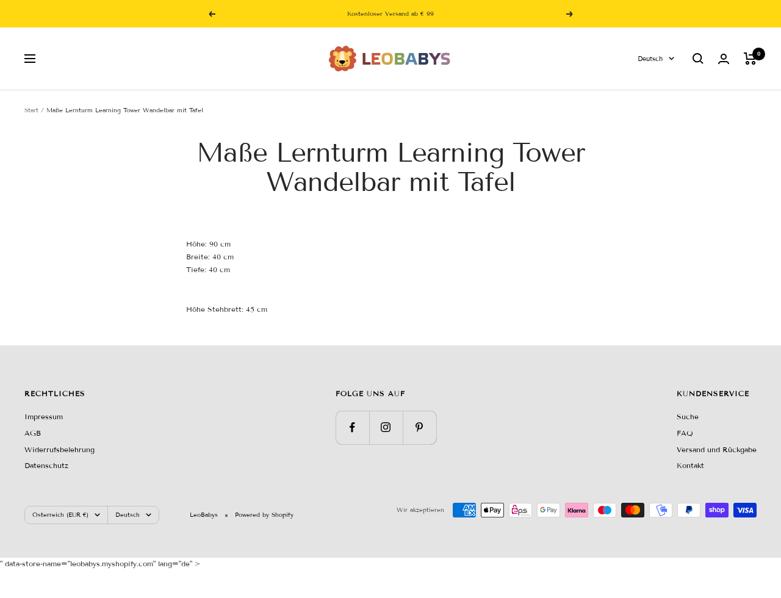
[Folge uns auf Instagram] (386, 427)
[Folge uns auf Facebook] (352, 427)
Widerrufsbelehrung (59, 449)
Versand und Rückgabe (717, 449)
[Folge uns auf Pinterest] (419, 427)
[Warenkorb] (750, 58)
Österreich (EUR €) (60, 515)
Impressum (43, 416)
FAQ (685, 433)
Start (31, 110)
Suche (688, 416)
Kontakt (690, 465)
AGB (32, 433)
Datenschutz (46, 465)
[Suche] (698, 58)
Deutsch (650, 58)
